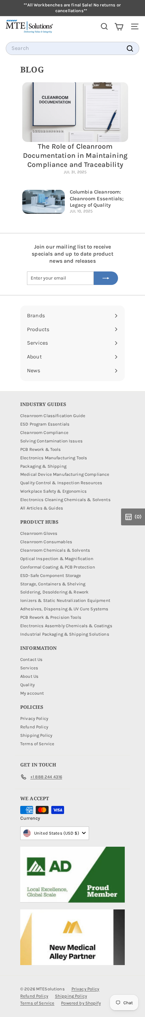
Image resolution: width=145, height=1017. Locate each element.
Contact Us (31, 659)
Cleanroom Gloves (38, 533)
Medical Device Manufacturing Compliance (64, 474)
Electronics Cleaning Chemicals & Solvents (65, 499)
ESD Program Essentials (44, 424)
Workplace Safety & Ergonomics (53, 491)
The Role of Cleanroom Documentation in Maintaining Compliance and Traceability (75, 155)
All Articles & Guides (41, 508)
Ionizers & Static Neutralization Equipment (65, 600)
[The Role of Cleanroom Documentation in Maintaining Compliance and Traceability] (75, 112)
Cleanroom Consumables (46, 541)
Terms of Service (37, 743)
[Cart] (119, 26)
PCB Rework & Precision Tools (50, 617)
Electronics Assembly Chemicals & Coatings (66, 625)
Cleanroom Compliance (44, 432)
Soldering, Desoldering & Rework (54, 591)
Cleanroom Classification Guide (52, 415)
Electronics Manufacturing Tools (53, 457)
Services (29, 667)
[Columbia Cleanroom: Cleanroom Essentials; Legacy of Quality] (43, 202)
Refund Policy (34, 726)
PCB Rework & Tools (40, 449)
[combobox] (72, 48)
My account (32, 693)
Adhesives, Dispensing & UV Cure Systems (64, 608)
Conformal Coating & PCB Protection (57, 567)
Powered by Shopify (81, 1003)
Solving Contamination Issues (51, 440)
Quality (27, 684)
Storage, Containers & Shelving (52, 583)
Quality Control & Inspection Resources (61, 482)
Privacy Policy (34, 718)
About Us (29, 676)
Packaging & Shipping (43, 466)
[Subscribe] (106, 278)
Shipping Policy (36, 735)
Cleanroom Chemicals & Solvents (55, 550)
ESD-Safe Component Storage (50, 575)
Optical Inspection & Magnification (56, 558)
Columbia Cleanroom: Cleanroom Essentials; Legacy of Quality (97, 198)
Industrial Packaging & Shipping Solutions (64, 634)
